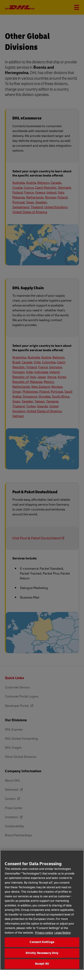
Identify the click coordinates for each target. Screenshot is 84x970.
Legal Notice (62, 933)
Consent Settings (42, 942)
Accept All (42, 964)
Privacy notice (44, 933)
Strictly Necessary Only (42, 953)
